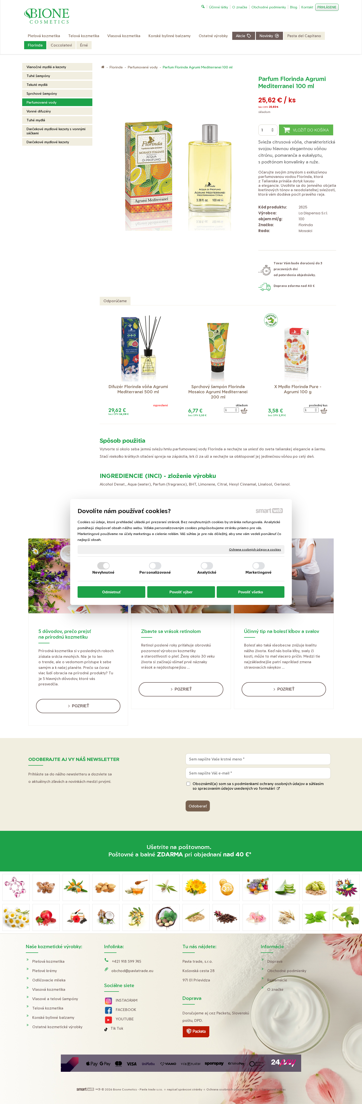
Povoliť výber (181, 592)
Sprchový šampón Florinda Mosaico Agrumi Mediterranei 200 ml (218, 391)
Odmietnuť (111, 592)
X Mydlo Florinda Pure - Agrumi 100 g (298, 389)
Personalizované (155, 572)
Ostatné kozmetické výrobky (57, 1027)
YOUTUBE (125, 1019)
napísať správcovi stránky (184, 1089)
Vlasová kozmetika (48, 989)
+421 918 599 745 (126, 961)
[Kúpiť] (244, 410)
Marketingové (259, 572)
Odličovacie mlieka (49, 980)
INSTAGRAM (126, 1000)
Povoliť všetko (250, 592)
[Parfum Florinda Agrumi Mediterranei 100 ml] (177, 157)
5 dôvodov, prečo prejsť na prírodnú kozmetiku (64, 634)
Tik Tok (117, 1028)
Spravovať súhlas (274, 1089)
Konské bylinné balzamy (53, 1017)
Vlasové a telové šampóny (55, 998)
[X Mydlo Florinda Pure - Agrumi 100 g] (297, 346)
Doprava (274, 961)
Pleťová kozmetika (48, 961)
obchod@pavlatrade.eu (132, 970)
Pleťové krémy (44, 970)
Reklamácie (277, 980)
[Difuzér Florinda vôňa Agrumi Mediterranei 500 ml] (138, 346)
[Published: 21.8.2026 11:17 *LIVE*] (97, 1089)
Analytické (207, 572)
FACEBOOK (126, 1009)
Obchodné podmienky (286, 970)
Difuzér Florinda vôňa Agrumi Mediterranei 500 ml (139, 389)
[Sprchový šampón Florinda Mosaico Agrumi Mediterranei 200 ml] (218, 346)
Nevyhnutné (103, 572)
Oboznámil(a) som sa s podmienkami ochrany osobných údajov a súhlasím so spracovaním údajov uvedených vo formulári (258, 786)
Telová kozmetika (47, 1008)
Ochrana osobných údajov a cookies (255, 549)
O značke (275, 989)
